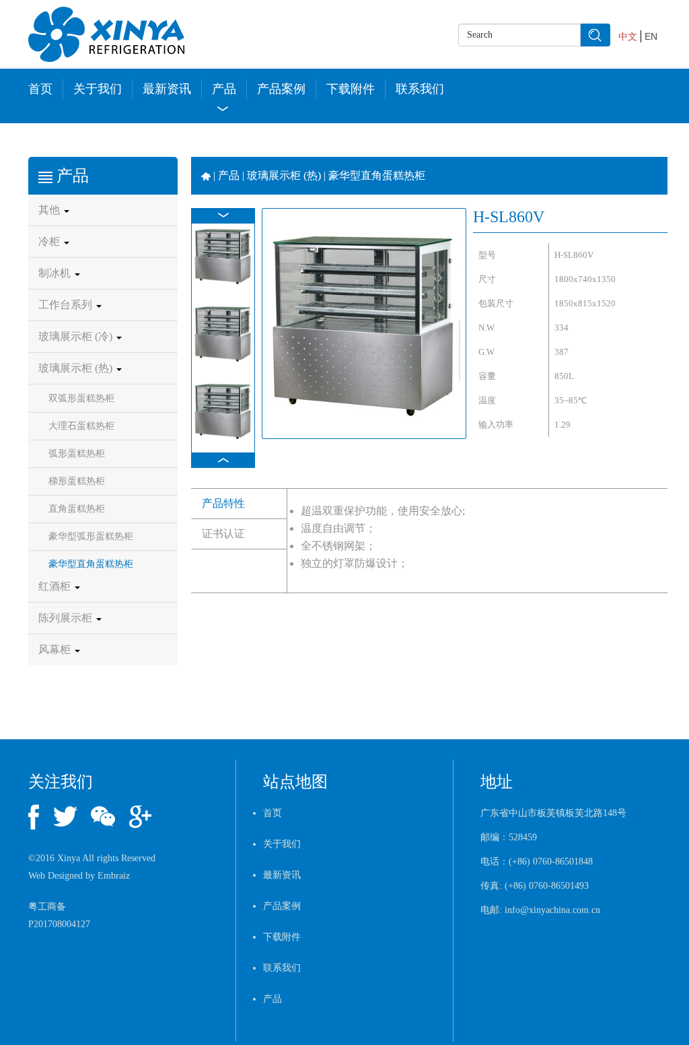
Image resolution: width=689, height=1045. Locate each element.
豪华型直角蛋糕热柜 (90, 564)
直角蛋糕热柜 (76, 509)
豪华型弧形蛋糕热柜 (90, 536)
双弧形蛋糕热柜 (81, 398)
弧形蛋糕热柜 (76, 453)
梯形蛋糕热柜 (76, 481)
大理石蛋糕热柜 (81, 426)
